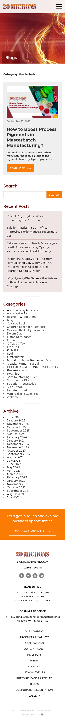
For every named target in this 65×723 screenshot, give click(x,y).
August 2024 (15, 434)
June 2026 (14, 417)
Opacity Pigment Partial (23, 363)
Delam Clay (14, 333)
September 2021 (18, 490)
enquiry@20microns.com (32, 561)
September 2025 (18, 430)
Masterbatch (15, 357)
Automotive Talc (18, 313)
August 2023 (15, 457)
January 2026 (16, 420)
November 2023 (18, 447)
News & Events (34, 672)
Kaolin (11, 353)
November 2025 (18, 423)
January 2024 (16, 440)
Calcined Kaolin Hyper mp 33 (26, 330)
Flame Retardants (19, 337)
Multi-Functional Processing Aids (29, 360)
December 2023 (18, 444)
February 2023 (17, 477)
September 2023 (18, 454)
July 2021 (13, 497)
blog (10, 320)
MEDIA (34, 660)
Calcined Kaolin (17, 323)
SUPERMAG (15, 387)
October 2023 (16, 450)
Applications (34, 643)
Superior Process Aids (21, 383)
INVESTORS (34, 654)
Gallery (34, 695)
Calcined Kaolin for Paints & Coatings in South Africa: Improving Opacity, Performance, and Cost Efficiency (32, 247)
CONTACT (34, 666)
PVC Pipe (13, 373)
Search (10, 185)
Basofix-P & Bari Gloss (21, 316)
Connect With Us (29, 531)
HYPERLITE (15, 347)
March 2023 (15, 474)
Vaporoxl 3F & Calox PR (22, 393)
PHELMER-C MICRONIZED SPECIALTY (32, 367)
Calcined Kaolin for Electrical (26, 326)
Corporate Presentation (34, 689)
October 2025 (16, 427)
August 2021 (15, 494)
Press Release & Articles (34, 678)
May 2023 (13, 467)
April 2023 (14, 470)
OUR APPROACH (34, 648)
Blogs (34, 684)
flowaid (11, 340)
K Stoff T (12, 350)
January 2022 (16, 480)
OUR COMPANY (34, 631)
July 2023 (13, 460)
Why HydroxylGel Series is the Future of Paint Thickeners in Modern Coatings (32, 282)
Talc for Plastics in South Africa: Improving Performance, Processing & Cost (32, 231)
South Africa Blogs (19, 380)
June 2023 (14, 464)
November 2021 (17, 484)
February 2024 (17, 437)
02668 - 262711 (33, 567)
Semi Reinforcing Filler (22, 377)
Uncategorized (17, 390)
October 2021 (16, 487)
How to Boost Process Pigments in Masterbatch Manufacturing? (32, 137)
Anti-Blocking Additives (22, 310)
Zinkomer (13, 397)
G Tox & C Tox (16, 343)
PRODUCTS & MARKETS (34, 637)
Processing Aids (17, 370)
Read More (17, 168)
